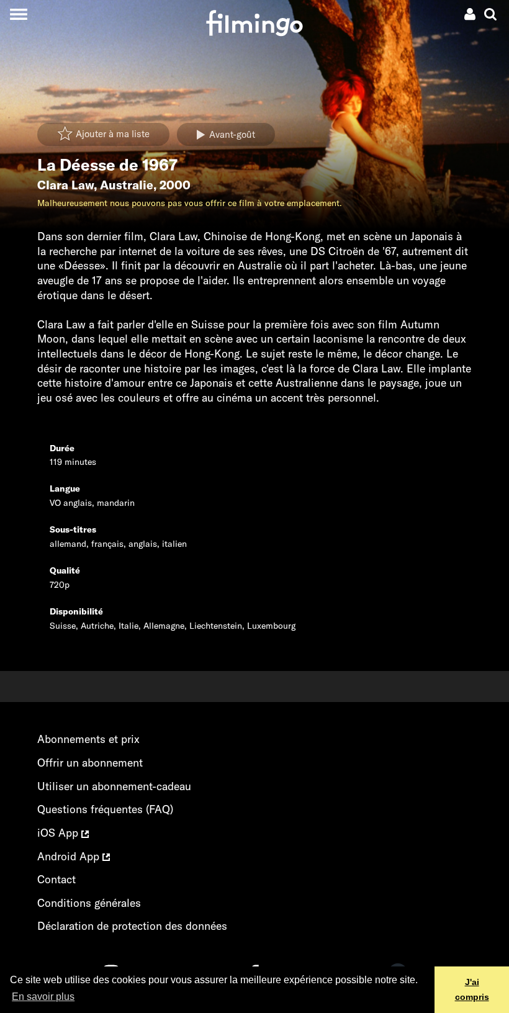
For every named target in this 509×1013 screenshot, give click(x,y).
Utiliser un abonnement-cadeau (114, 786)
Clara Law (65, 185)
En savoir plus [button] (43, 996)
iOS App (59, 833)
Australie (126, 185)
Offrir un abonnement (90, 762)
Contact (56, 879)
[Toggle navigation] (18, 14)
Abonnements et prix (88, 739)
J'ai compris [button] (472, 989)
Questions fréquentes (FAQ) (105, 809)
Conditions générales (89, 903)
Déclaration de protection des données (132, 926)
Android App (69, 856)
